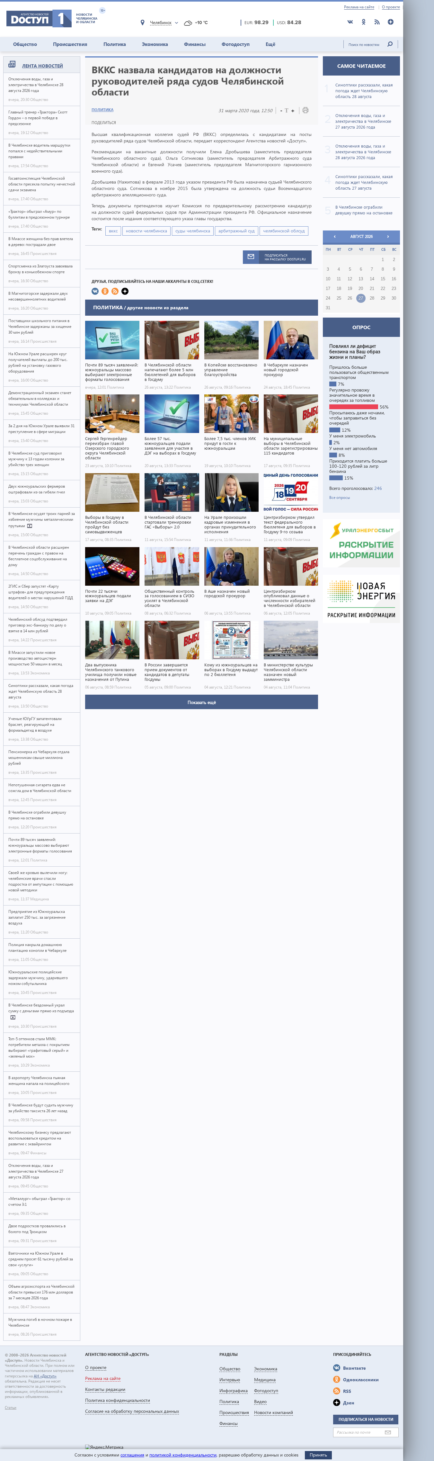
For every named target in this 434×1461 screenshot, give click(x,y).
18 (339, 288)
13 (361, 279)
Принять (318, 1455)
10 (328, 279)
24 (328, 298)
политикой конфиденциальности (183, 1455)
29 (383, 298)
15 (383, 279)
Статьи (10, 1407)
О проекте (391, 7)
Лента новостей (42, 66)
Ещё (270, 44)
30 (394, 298)
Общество (25, 44)
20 (361, 288)
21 (372, 288)
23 (394, 288)
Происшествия (70, 44)
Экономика (155, 44)
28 (372, 298)
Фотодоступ (236, 44)
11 (339, 279)
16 (394, 279)
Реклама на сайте (359, 7)
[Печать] (305, 111)
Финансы (195, 44)
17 (328, 288)
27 (361, 298)
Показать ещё (202, 702)
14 (372, 279)
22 (383, 288)
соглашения (132, 1455)
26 (350, 298)
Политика (114, 44)
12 (350, 279)
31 (328, 308)
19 (350, 288)
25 (339, 298)
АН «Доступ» (45, 1376)
